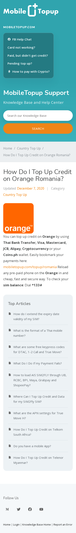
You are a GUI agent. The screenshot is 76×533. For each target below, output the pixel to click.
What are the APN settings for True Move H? (38, 415)
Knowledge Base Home (36, 524)
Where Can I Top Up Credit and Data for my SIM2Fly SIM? (38, 398)
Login (16, 524)
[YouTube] (41, 509)
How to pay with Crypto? (30, 71)
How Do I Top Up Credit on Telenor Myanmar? (38, 460)
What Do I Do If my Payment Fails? (37, 363)
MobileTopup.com (19, 27)
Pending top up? (19, 63)
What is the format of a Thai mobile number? (37, 333)
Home (7, 148)
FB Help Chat (22, 39)
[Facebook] (30, 509)
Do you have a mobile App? (32, 446)
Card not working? (21, 47)
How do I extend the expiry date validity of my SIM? (36, 316)
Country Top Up (29, 148)
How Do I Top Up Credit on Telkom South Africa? (38, 431)
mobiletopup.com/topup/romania (30, 266)
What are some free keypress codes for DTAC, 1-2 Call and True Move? (39, 349)
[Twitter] (19, 509)
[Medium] (7, 509)
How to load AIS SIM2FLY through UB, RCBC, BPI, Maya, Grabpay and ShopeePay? (39, 380)
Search (38, 128)
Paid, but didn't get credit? (27, 55)
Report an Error (63, 524)
